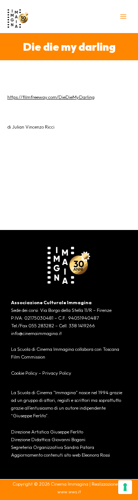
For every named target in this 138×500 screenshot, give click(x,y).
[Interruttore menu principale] (123, 16)
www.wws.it (69, 491)
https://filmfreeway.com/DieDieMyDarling (51, 97)
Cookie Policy (24, 373)
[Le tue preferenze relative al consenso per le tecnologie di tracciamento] (125, 487)
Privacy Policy (56, 373)
